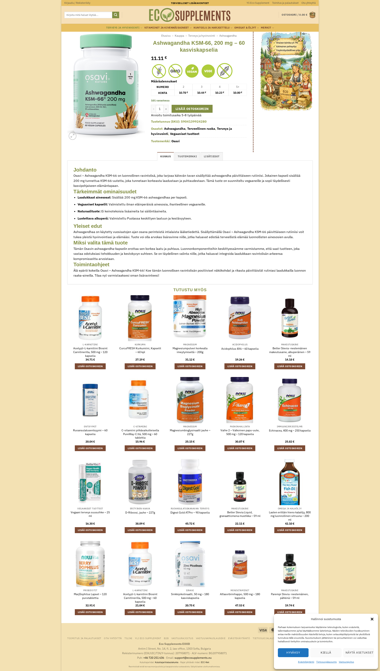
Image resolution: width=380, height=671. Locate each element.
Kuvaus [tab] (165, 156)
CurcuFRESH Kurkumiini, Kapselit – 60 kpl (140, 350)
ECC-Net (205, 662)
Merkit (266, 27)
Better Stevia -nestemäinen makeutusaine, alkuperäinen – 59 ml (289, 351)
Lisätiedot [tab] (212, 156)
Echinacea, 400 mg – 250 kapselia (290, 430)
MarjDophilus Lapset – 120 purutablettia (90, 596)
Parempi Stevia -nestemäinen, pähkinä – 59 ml (290, 596)
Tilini (128, 638)
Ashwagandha (228, 35)
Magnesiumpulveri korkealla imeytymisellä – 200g (190, 350)
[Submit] (115, 15)
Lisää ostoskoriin (192, 109)
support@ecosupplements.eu (193, 658)
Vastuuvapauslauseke (211, 638)
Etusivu (166, 35)
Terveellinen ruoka (201, 129)
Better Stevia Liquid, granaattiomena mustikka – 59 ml (239, 514)
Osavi (175, 141)
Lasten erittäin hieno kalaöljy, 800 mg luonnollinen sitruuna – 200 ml (290, 516)
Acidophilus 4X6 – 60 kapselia (239, 348)
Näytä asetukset (360, 652)
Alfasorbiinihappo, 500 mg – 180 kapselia (240, 596)
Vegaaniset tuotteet (184, 134)
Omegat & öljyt (245, 27)
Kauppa (179, 35)
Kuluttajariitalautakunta (166, 662)
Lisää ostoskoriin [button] (90, 366)
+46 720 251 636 (153, 658)
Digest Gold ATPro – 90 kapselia (190, 512)
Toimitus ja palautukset (285, 3)
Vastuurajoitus (346, 661)
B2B (166, 638)
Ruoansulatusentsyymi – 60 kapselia (90, 432)
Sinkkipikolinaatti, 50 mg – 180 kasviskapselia (190, 596)
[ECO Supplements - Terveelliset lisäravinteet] (190, 15)
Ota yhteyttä (308, 3)
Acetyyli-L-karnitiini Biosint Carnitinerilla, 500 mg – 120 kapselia (90, 351)
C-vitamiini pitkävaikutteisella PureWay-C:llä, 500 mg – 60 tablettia (140, 434)
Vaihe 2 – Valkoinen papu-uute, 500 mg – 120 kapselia (239, 432)
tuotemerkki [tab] (187, 156)
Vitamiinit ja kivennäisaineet (166, 27)
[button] (372, 619)
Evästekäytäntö (306, 661)
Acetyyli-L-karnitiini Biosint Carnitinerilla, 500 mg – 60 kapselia (140, 597)
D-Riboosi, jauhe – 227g (140, 512)
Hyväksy (293, 652)
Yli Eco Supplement (258, 3)
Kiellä (326, 652)
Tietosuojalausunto (326, 661)
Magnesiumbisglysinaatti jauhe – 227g (190, 432)
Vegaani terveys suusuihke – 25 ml (90, 514)
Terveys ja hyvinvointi (123, 27)
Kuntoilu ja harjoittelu (212, 27)
